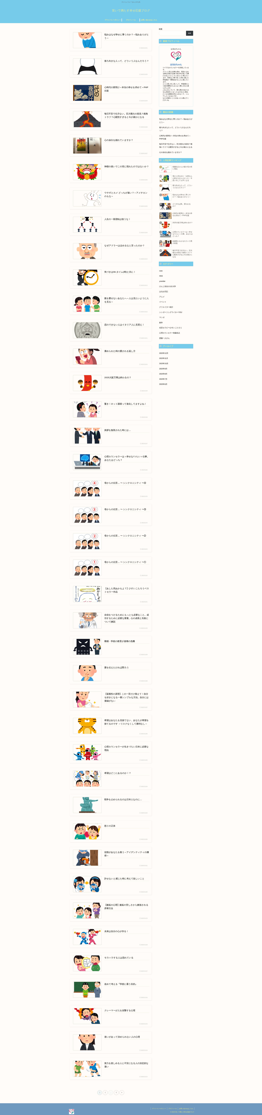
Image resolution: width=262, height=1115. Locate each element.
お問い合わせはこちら (186, 1108)
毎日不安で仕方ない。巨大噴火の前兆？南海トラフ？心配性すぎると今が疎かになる (175, 145)
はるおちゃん (176, 64)
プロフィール (172, 1108)
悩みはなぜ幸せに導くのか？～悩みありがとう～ (175, 120)
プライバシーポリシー (159, 1108)
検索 (160, 29)
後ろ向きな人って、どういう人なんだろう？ (175, 129)
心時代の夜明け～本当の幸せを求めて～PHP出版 (175, 137)
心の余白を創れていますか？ (170, 152)
